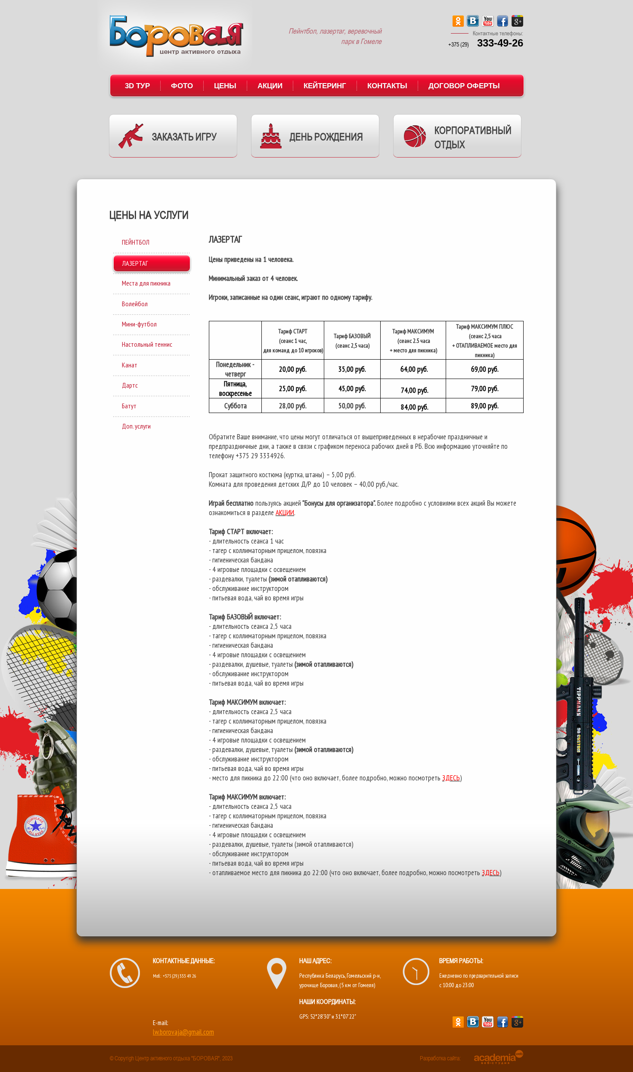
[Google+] (517, 24)
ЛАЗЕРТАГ (135, 263)
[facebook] (503, 24)
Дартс (130, 385)
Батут (129, 405)
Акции (270, 86)
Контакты (387, 86)
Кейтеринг (325, 86)
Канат (129, 364)
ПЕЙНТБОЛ (135, 242)
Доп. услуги (136, 426)
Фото (182, 86)
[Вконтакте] (473, 24)
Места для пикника (146, 283)
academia (498, 1057)
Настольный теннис (147, 344)
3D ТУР (137, 86)
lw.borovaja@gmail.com (183, 1032)
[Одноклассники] (458, 24)
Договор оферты (464, 86)
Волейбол (135, 303)
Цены (225, 86)
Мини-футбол (139, 324)
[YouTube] (488, 24)
